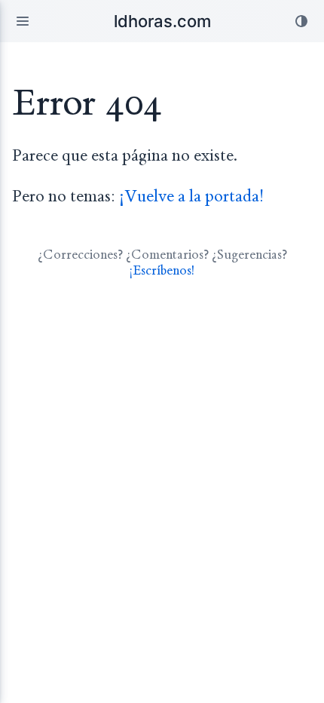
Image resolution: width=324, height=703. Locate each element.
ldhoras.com (162, 21)
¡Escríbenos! (162, 270)
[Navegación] (22, 21)
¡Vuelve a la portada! (191, 196)
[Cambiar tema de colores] (301, 21)
